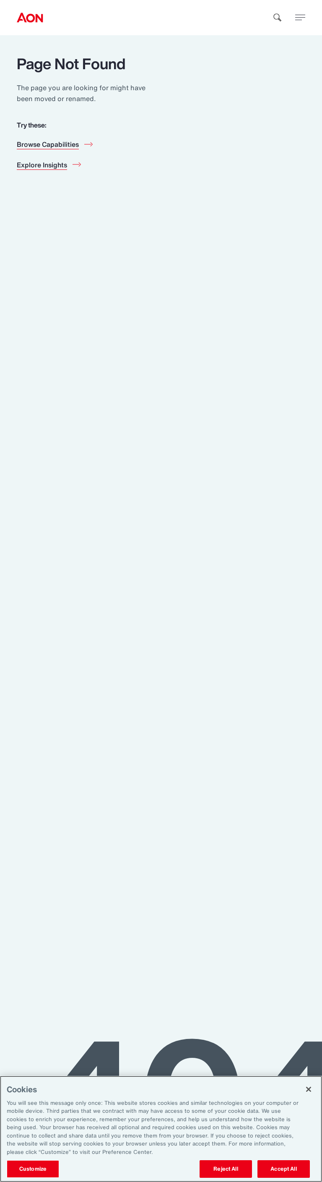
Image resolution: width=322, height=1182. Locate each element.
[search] (277, 17)
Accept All (283, 1169)
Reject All (225, 1169)
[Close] (308, 1089)
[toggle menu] (300, 17)
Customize (33, 1169)
